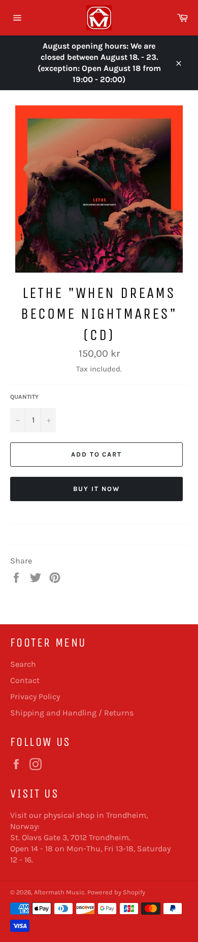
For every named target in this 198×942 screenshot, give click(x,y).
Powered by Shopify (116, 892)
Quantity (24, 396)
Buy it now (96, 489)
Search (23, 664)
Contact (25, 680)
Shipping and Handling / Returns (72, 713)
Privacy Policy (35, 696)
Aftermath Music (59, 892)
